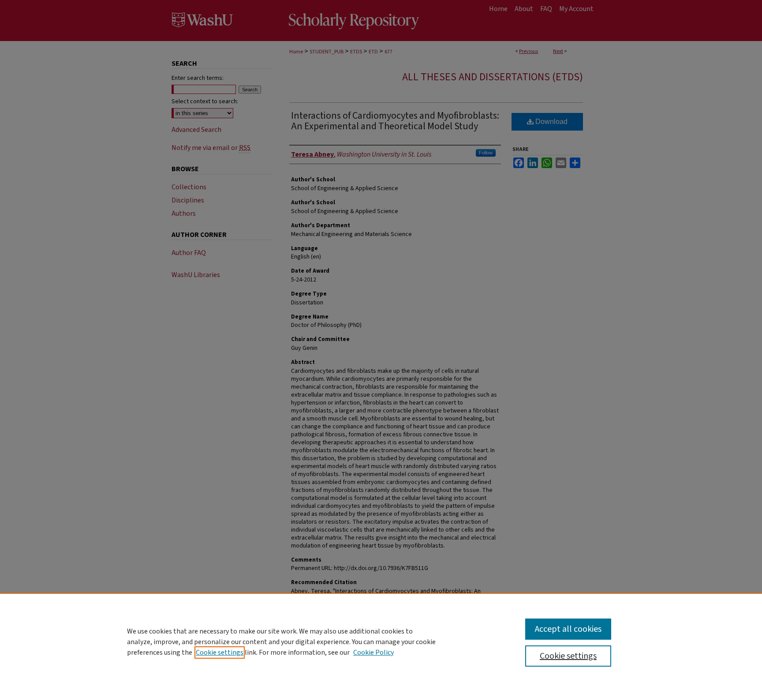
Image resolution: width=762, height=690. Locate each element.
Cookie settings (219, 652)
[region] (381, 641)
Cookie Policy (373, 652)
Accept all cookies (568, 629)
